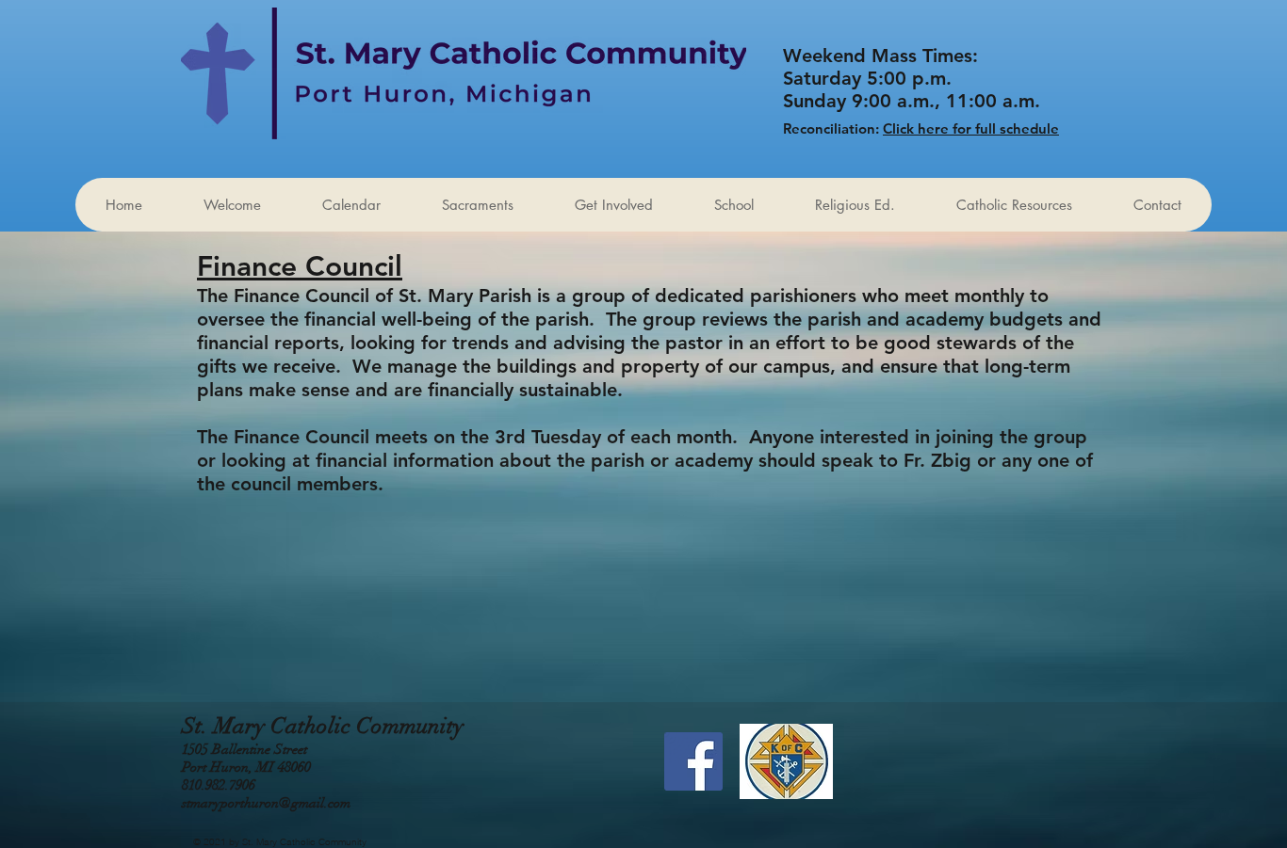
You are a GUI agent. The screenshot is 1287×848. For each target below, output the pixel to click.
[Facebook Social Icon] (693, 761)
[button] (613, 205)
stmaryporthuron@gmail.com (266, 802)
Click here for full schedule (971, 128)
